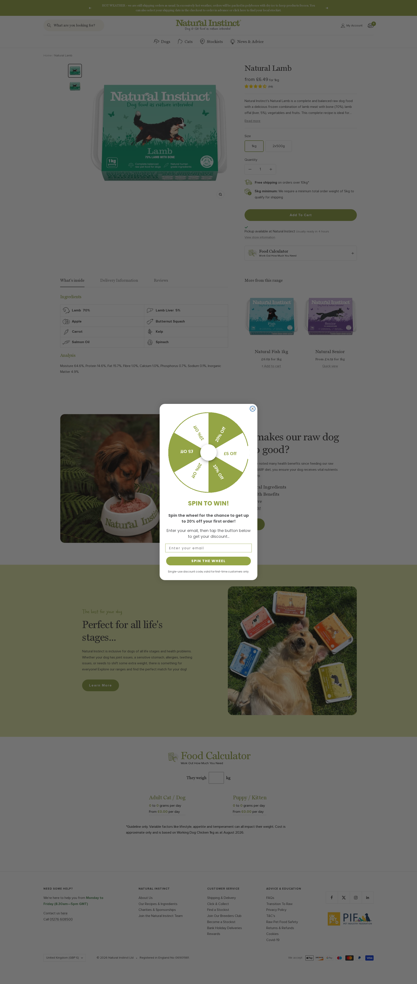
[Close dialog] (252, 408)
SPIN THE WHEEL (208, 560)
